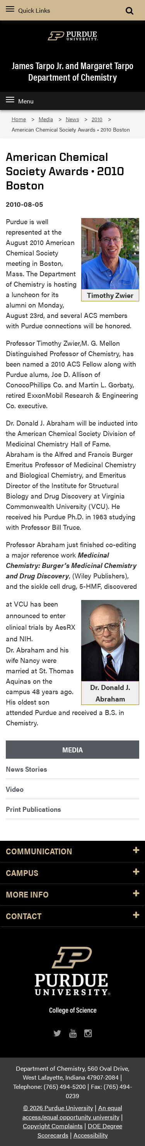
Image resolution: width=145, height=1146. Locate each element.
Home (19, 119)
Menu (26, 100)
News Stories (26, 769)
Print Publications (33, 809)
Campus (22, 873)
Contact (23, 916)
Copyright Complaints (53, 1125)
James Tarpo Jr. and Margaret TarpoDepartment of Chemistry (72, 71)
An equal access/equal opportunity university (72, 1112)
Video (15, 789)
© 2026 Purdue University (58, 1107)
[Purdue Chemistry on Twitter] (57, 1033)
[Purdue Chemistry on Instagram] (88, 1033)
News (72, 119)
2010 (97, 119)
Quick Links (34, 10)
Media (46, 119)
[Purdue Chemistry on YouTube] (73, 1033)
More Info (27, 894)
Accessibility (90, 1135)
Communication (39, 851)
